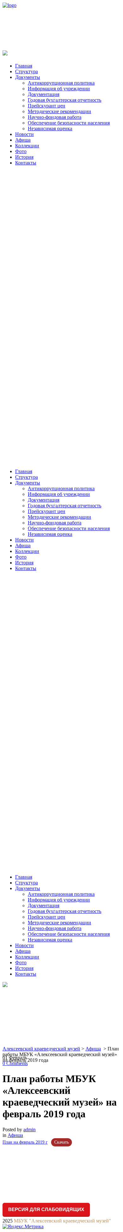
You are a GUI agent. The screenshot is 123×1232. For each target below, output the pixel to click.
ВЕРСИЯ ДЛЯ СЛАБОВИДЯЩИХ (46, 1209)
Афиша (93, 1048)
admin (29, 1129)
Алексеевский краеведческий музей (41, 1048)
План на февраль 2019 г (25, 1142)
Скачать (61, 1142)
